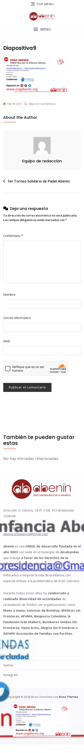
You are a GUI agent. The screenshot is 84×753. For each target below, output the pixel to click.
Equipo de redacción (42, 161)
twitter (8, 665)
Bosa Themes (68, 697)
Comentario (13, 235)
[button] (42, 29)
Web (6, 341)
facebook (10, 655)
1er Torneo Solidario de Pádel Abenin (39, 181)
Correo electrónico (17, 318)
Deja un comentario (42, 104)
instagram (10, 675)
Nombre (9, 294)
